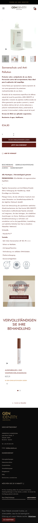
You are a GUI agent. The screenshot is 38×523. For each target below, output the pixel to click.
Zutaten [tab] (5, 168)
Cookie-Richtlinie (6, 465)
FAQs (3, 474)
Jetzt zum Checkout (19, 145)
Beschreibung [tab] (7, 165)
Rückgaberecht (5, 471)
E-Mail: (9, 448)
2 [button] (20, 390)
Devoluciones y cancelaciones (9, 477)
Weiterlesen (32, 516)
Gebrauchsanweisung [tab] (24, 165)
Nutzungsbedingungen (7, 459)
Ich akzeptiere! (8, 520)
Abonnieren (31, 498)
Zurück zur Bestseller (20, 403)
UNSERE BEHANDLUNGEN (19, 297)
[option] (19, 363)
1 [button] (17, 390)
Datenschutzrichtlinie (7, 462)
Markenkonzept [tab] (16, 168)
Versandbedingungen (7, 468)
